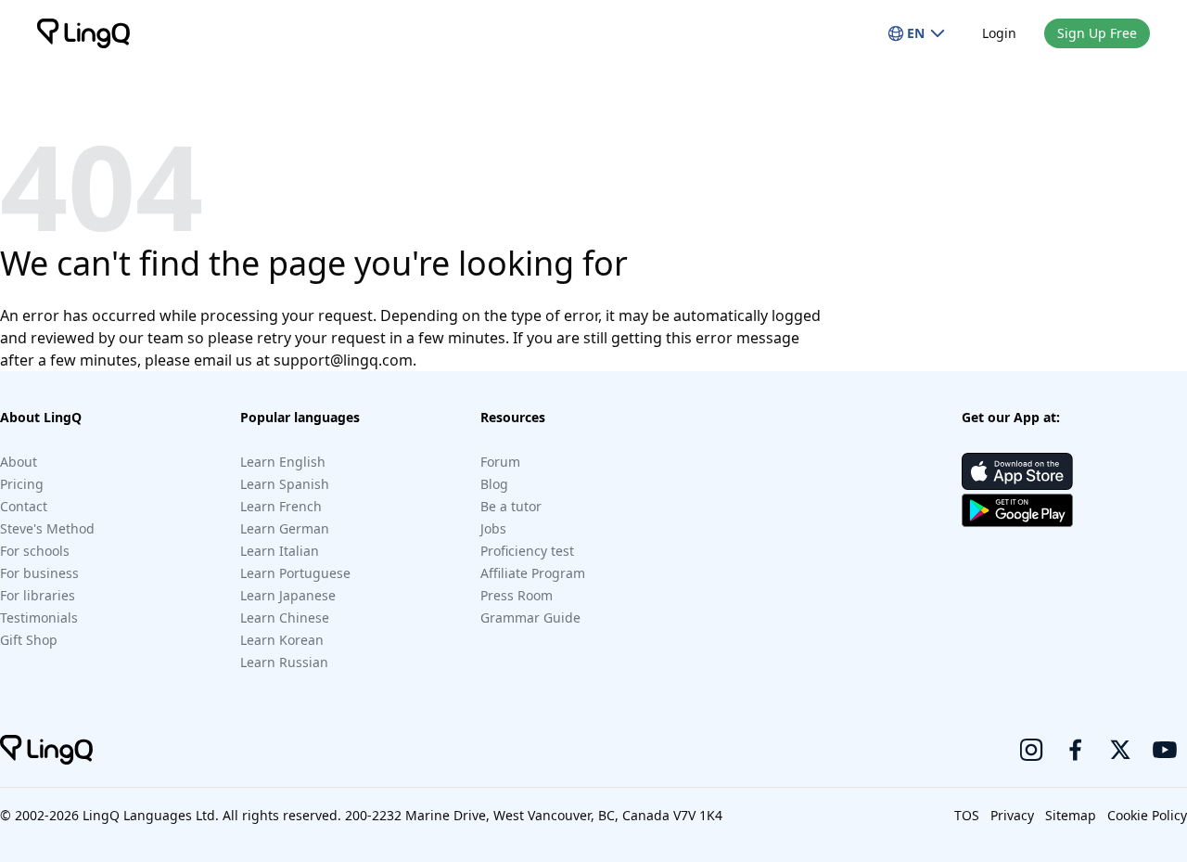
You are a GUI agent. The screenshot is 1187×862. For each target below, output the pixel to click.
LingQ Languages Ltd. (151, 815)
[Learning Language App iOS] (1017, 471)
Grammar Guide (530, 617)
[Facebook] (1075, 749)
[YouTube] (1164, 749)
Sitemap (1070, 815)
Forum (500, 461)
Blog (494, 484)
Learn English (282, 461)
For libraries (37, 595)
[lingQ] (83, 33)
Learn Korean (282, 640)
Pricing (22, 484)
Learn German (284, 528)
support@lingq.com (343, 360)
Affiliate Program (532, 573)
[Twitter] (1120, 749)
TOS (966, 815)
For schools (35, 551)
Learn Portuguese (295, 573)
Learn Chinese (284, 617)
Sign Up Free (1097, 33)
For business (39, 573)
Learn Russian (284, 662)
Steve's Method (47, 528)
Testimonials (39, 617)
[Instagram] (1031, 749)
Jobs (493, 528)
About (18, 461)
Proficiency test (527, 551)
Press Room (516, 595)
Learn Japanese (288, 595)
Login (999, 33)
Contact (23, 506)
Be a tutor (511, 506)
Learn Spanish (284, 484)
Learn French (281, 506)
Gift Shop (28, 640)
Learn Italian (279, 551)
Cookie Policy (1147, 815)
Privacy (1012, 815)
